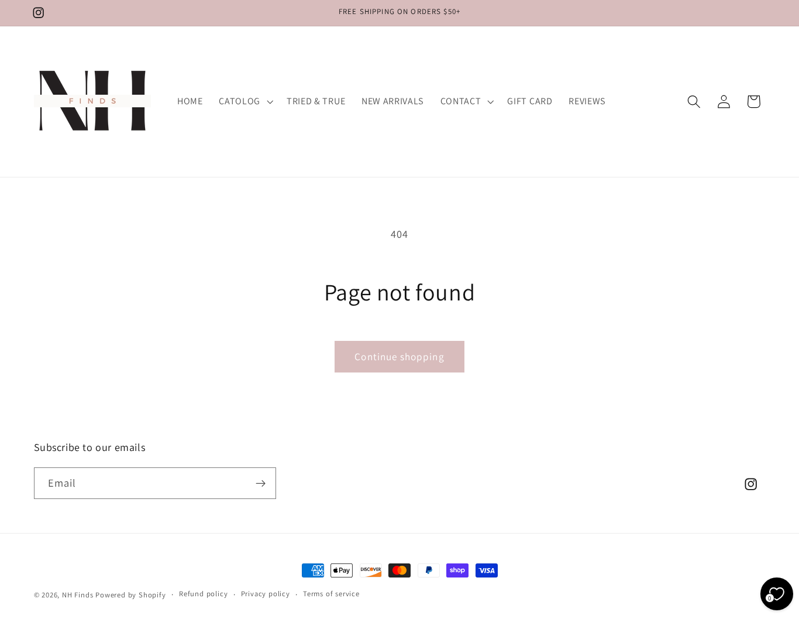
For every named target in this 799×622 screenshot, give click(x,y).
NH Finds (77, 595)
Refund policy (203, 594)
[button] (244, 101)
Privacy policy (265, 594)
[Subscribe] (260, 483)
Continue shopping (399, 356)
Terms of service (331, 594)
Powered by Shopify (130, 595)
